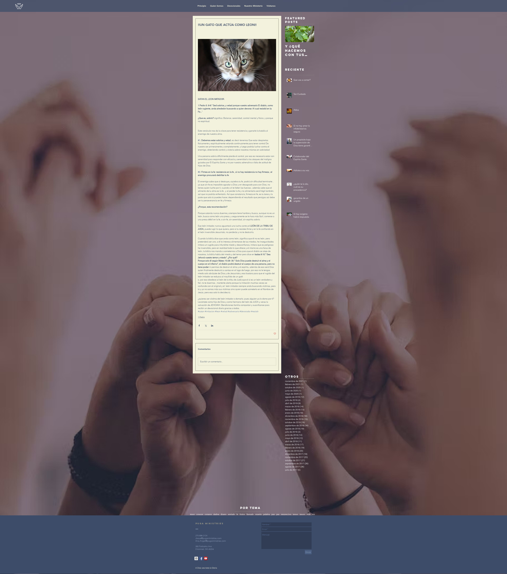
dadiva (216, 514)
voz (313, 514)
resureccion (286, 514)
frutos (242, 514)
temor (295, 514)
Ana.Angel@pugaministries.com (210, 541)
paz (277, 514)
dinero (223, 514)
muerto (258, 514)
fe (237, 514)
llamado (250, 514)
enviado (231, 514)
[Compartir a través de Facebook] (199, 325)
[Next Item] (310, 34)
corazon (208, 514)
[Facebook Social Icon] (201, 558)
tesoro (302, 514)
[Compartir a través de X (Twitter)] (205, 325)
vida (308, 514)
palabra (266, 514)
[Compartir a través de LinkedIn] (212, 325)
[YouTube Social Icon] (205, 558)
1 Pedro (201, 317)
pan (273, 514)
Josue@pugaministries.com (208, 538)
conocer (199, 514)
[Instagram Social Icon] (196, 558)
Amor (192, 514)
